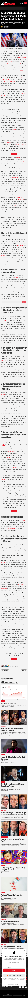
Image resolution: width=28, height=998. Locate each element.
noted (9, 142)
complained (11, 451)
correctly (12, 81)
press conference (9, 545)
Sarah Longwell (5, 817)
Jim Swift (3, 790)
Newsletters (11, 8)
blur (3, 445)
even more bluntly (9, 528)
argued (15, 467)
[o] (14, 717)
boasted (3, 290)
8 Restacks (16, 666)
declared (20, 245)
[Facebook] (23, 987)
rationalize (4, 479)
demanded (21, 199)
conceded (4, 320)
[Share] (24, 995)
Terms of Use (20, 978)
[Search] (17, 682)
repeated (4, 360)
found (18, 157)
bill (15, 205)
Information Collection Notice (16, 979)
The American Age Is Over (8, 703)
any (2, 95)
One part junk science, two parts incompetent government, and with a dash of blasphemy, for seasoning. (13, 897)
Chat (21, 8)
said (24, 520)
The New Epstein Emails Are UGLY (11, 946)
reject (10, 61)
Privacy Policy (14, 981)
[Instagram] (20, 987)
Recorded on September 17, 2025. (8, 923)
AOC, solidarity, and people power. (8, 761)
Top (3, 682)
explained (6, 81)
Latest (6, 682)
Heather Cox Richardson (14, 924)
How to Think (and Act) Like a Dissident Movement (13, 758)
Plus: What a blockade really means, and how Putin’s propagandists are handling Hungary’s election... (11, 788)
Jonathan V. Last (5, 706)
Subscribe (14, 970)
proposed (4, 588)
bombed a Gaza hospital (14, 64)
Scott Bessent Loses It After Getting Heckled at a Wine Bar (12, 729)
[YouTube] (26, 987)
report (14, 129)
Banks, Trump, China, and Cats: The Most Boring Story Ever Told (13, 869)
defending (20, 197)
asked (16, 277)
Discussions (11, 682)
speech (3, 255)
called (8, 457)
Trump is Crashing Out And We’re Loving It (13, 812)
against (23, 93)
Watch (6, 8)
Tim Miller (4, 735)
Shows (17, 8)
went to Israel (22, 57)
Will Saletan (6, 26)
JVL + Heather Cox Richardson (10, 921)
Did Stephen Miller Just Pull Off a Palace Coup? (13, 840)
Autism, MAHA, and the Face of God (11, 895)
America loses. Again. (5, 871)
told (22, 162)
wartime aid (21, 66)
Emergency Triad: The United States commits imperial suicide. (13, 705)
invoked (20, 584)
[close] (24, 951)
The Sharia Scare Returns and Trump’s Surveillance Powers (12, 785)
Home (2, 8)
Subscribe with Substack (15, 975)
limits (5, 95)
